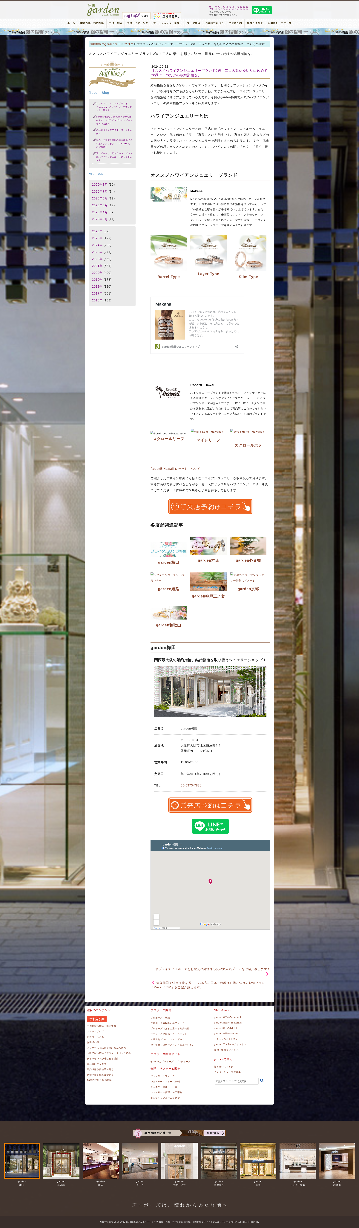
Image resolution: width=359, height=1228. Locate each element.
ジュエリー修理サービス (164, 1087)
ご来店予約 (235, 23)
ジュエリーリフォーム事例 (165, 1081)
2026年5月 (100, 205)
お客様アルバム (214, 23)
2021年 (97, 265)
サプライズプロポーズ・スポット (169, 1034)
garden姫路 (168, 589)
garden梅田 (168, 562)
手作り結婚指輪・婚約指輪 (101, 1026)
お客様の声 (93, 1042)
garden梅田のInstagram (228, 1022)
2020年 (97, 272)
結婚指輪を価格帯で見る (100, 1075)
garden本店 (208, 560)
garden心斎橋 (248, 560)
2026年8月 (100, 184)
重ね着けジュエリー (98, 1064)
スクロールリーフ (168, 439)
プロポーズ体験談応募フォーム (168, 1023)
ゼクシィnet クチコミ (226, 1039)
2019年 (97, 279)
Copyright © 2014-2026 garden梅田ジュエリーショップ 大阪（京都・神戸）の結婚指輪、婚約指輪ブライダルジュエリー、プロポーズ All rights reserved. (179, 1222)
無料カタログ (255, 23)
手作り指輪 (115, 23)
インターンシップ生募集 (227, 1072)
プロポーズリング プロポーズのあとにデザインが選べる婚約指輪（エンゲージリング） (179, 31)
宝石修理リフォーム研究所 (165, 1098)
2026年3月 (100, 219)
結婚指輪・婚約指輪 (92, 23)
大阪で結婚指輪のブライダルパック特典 (109, 1053)
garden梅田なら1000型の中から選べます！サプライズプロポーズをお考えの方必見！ (114, 120)
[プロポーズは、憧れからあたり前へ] (179, 1201)
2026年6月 (100, 198)
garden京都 (248, 589)
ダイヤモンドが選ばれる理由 (103, 1058)
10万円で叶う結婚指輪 (99, 1080)
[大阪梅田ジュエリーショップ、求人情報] (167, 13)
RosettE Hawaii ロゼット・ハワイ (175, 468)
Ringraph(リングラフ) (226, 1050)
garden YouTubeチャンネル (230, 1044)
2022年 (97, 259)
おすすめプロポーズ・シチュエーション (172, 1044)
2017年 (97, 293)
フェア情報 (193, 23)
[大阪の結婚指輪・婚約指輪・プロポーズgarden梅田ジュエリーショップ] (103, 4)
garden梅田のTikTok (226, 1028)
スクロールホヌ (248, 445)
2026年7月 (100, 191)
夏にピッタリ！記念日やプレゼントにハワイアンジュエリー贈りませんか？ (114, 156)
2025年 (97, 238)
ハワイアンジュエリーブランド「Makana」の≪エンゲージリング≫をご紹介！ (114, 107)
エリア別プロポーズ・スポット (168, 1039)
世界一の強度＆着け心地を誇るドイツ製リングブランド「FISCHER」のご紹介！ (114, 143)
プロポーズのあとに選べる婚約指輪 (170, 1028)
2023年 (97, 252)
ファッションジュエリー (167, 23)
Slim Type (248, 277)
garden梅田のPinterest (227, 1033)
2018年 (97, 286)
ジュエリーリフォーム (163, 1076)
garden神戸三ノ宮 (208, 596)
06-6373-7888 (191, 785)
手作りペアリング (137, 23)
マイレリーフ (208, 440)
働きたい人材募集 (224, 1066)
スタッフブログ (95, 1031)
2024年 (97, 245)
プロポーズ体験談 (160, 1017)
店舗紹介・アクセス (279, 23)
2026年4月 (100, 212)
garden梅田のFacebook (228, 1017)
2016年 (97, 300)
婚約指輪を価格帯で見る (100, 1069)
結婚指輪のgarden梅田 (105, 44)
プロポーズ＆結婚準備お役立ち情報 (106, 1047)
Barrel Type (168, 277)
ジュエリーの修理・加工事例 (166, 1092)
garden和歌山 (168, 625)
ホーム (71, 23)
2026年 (97, 231)
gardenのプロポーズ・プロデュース (171, 1061)
